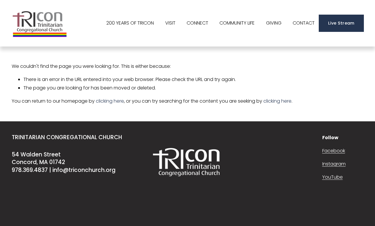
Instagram (334, 164)
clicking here (110, 101)
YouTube (332, 177)
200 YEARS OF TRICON (130, 23)
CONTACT (304, 23)
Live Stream (341, 23)
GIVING (274, 23)
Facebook (333, 150)
